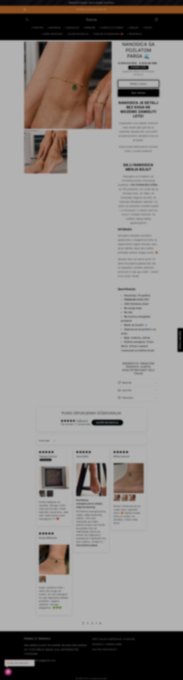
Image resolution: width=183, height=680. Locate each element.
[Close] (117, 304)
